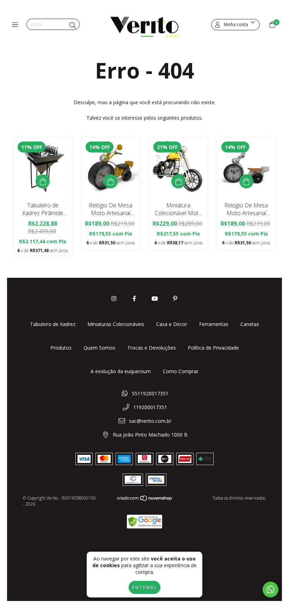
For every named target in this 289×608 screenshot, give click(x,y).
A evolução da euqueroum (121, 371)
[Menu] (16, 24)
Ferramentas (213, 324)
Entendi (144, 587)
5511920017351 (150, 393)
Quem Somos (99, 347)
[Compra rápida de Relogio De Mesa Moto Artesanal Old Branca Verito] (246, 181)
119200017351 (150, 407)
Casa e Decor (171, 324)
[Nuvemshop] (145, 500)
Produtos (61, 347)
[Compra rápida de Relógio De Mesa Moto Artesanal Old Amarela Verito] (111, 181)
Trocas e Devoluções (151, 347)
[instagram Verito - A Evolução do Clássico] (113, 298)
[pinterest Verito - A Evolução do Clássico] (175, 298)
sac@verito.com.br (150, 421)
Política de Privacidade (213, 347)
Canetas (249, 324)
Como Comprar (180, 371)
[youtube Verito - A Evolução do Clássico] (154, 298)
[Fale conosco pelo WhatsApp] (270, 589)
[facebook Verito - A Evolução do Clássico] (134, 298)
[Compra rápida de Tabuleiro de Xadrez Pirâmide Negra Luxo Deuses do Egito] (43, 181)
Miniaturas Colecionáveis (115, 324)
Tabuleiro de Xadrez (52, 324)
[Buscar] (72, 25)
